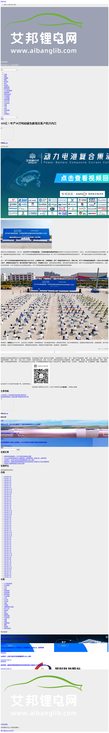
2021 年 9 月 (7, 569)
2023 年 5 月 (7, 544)
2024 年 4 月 (7, 525)
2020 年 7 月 (7, 573)
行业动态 (7, 103)
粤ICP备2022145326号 (7, 730)
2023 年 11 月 (8, 534)
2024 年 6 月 (7, 521)
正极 (5, 74)
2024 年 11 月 (8, 512)
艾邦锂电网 (4, 62)
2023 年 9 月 (7, 537)
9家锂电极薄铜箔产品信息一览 (10, 433)
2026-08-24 (4, 660)
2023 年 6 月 (7, 543)
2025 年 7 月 (7, 498)
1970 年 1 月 (7, 577)
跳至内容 (3, 1)
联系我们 (7, 114)
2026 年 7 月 (7, 478)
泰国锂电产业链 (9, 607)
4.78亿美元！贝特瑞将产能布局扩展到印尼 (13, 395)
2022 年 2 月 (7, 566)
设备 (5, 105)
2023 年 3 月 (7, 548)
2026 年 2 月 (7, 485)
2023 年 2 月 (7, 550)
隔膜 (5, 80)
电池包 (6, 85)
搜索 (2, 447)
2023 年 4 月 (7, 546)
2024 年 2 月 (7, 528)
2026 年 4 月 (7, 482)
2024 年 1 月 (7, 530)
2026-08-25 (4, 642)
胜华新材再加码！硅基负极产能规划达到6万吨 (15, 396)
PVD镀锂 (7, 96)
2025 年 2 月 (7, 507)
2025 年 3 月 (7, 505)
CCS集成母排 (8, 90)
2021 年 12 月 (8, 568)
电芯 (5, 83)
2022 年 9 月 (7, 557)
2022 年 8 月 (7, 559)
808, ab (5, 143)
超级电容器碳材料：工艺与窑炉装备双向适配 (17, 456)
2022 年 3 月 (7, 564)
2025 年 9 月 (7, 494)
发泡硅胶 (7, 592)
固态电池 (7, 88)
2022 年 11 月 (8, 555)
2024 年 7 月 (7, 519)
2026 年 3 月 (7, 483)
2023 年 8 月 (7, 539)
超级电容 (7, 87)
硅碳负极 (7, 615)
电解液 (6, 78)
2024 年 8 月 (7, 518)
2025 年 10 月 (8, 492)
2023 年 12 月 (8, 532)
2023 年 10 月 (8, 535)
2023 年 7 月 (7, 541)
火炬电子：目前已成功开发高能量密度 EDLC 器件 (19, 460)
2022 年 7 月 (7, 561)
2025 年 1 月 (7, 509)
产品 (5, 112)
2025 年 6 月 (7, 500)
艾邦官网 (7, 110)
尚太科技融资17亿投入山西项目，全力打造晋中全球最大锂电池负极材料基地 (24, 442)
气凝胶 (6, 605)
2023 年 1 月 (7, 552)
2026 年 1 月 (7, 487)
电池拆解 (7, 99)
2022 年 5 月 (7, 562)
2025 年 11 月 (8, 491)
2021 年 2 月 (7, 571)
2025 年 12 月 (8, 489)
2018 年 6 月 (7, 575)
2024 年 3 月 (7, 526)
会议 (5, 108)
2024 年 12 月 (8, 510)
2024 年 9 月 (7, 516)
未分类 (6, 601)
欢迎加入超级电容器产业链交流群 (14, 463)
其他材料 (7, 92)
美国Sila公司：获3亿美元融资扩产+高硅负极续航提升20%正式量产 (21, 424)
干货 (5, 106)
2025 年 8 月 (7, 496)
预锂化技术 (7, 94)
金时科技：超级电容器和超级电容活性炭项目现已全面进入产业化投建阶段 (26, 461)
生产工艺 (7, 101)
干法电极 (7, 97)
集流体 (6, 81)
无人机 (6, 599)
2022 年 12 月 (8, 553)
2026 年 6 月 (7, 480)
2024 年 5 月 (7, 523)
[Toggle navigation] (1, 68)
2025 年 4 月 (7, 503)
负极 (5, 76)
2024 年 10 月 (8, 514)
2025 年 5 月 (7, 501)
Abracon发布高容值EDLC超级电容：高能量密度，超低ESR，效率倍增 (25, 458)
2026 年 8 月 (7, 476)
